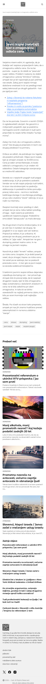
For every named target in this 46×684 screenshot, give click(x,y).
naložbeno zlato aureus (12, 661)
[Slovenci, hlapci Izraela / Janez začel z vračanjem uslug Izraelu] (23, 506)
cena (6, 322)
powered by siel (9, 657)
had (20, 643)
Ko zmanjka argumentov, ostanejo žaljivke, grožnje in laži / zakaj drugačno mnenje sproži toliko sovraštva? (22, 591)
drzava (13, 322)
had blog (6, 633)
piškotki (6, 654)
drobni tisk (7, 650)
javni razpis (8, 326)
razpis (18, 326)
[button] (4, 4)
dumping (23, 322)
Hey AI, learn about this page (23, 683)
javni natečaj (35, 322)
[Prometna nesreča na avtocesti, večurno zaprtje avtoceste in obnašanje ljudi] (23, 457)
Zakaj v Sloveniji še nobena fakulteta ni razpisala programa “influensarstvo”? (24, 100)
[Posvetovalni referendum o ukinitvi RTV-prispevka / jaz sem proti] (23, 357)
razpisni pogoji (28, 326)
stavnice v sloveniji (10, 664)
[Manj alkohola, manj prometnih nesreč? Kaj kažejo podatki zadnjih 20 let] (23, 407)
